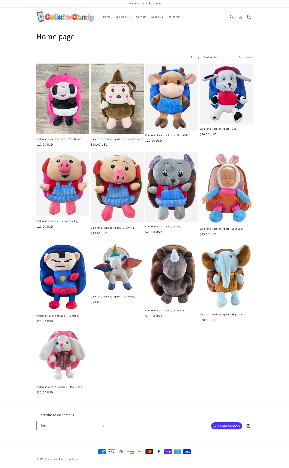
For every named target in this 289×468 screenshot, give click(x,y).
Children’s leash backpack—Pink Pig (57, 221)
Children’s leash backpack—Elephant (221, 314)
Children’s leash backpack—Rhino (164, 310)
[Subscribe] (102, 425)
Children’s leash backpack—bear (163, 226)
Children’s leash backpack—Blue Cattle (167, 135)
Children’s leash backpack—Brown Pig (113, 227)
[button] (123, 17)
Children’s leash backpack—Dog (218, 128)
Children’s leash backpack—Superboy (57, 315)
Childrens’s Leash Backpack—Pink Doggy (59, 387)
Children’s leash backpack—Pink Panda (58, 139)
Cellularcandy (51, 459)
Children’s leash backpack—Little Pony (113, 296)
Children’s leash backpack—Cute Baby (222, 228)
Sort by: (195, 57)
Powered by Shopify (69, 459)
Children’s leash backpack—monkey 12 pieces (117, 139)
